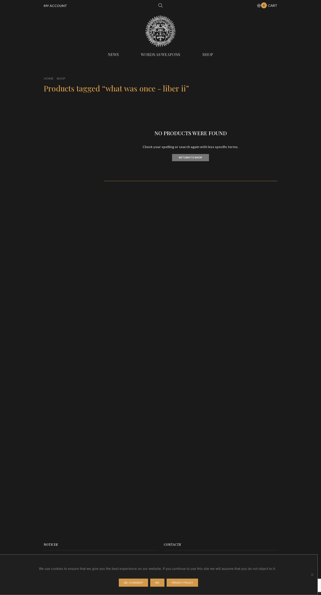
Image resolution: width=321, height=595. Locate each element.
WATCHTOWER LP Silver (257, 414)
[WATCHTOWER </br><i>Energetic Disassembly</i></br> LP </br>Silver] (231, 416)
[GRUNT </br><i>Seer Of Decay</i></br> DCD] (231, 390)
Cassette (231, 138)
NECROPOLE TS (254, 438)
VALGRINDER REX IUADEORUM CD (257, 491)
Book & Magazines (239, 161)
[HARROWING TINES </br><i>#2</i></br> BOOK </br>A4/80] (231, 337)
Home (49, 78)
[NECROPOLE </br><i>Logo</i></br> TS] (231, 442)
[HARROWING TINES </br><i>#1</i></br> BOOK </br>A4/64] (231, 311)
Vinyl (228, 129)
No (157, 582)
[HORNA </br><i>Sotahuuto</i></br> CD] (231, 258)
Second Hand (234, 176)
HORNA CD (251, 254)
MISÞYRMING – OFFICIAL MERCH (250, 114)
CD (226, 121)
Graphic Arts (234, 154)
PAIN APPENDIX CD (257, 281)
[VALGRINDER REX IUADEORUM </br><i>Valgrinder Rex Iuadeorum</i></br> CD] (231, 495)
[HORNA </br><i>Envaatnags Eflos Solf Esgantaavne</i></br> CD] (231, 363)
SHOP (207, 54)
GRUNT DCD (254, 386)
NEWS (113, 54)
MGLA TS (248, 464)
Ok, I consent (133, 582)
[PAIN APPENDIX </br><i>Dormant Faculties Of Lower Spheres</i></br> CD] (231, 285)
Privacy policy (182, 582)
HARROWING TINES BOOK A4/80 (257, 335)
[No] (312, 574)
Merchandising (236, 145)
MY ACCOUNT (55, 6)
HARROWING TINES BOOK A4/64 (257, 309)
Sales (228, 168)
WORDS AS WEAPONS (160, 54)
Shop (61, 78)
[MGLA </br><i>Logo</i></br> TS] (231, 468)
